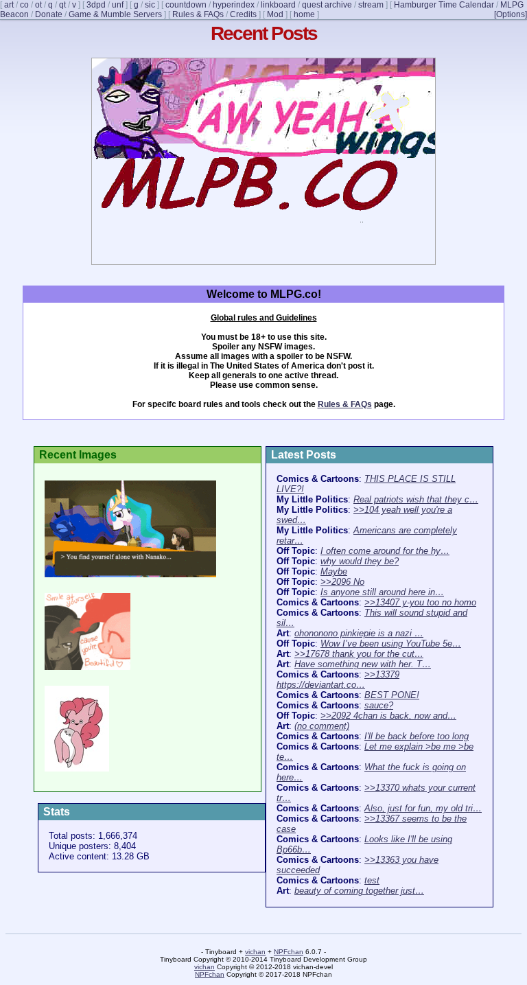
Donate (48, 14)
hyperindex (234, 5)
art (9, 5)
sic (150, 5)
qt (62, 5)
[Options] (510, 14)
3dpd (96, 5)
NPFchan (288, 951)
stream (371, 5)
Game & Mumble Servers (115, 14)
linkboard (278, 5)
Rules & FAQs (198, 14)
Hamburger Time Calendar (444, 5)
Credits (243, 14)
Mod (275, 14)
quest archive (327, 5)
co (24, 5)
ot (38, 5)
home (304, 14)
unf (118, 5)
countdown (186, 5)
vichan (255, 951)
